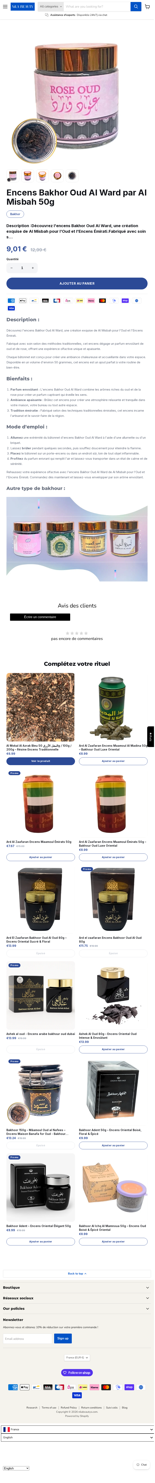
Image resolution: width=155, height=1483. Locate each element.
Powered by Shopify (77, 1416)
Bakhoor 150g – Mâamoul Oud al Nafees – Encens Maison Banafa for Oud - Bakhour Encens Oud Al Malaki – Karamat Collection (37, 1132)
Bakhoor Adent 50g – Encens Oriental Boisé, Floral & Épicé (110, 1131)
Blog (125, 1407)
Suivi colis (112, 1407)
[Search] (136, 6)
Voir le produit (40, 761)
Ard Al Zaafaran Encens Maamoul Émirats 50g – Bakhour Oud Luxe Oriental (112, 843)
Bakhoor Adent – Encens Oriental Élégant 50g (38, 1226)
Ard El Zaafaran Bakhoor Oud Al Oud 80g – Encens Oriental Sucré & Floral (36, 939)
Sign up (63, 1338)
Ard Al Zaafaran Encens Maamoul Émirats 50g (38, 841)
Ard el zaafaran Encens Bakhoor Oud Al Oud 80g (110, 939)
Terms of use (49, 1407)
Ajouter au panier (113, 761)
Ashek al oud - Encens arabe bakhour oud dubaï (40, 1034)
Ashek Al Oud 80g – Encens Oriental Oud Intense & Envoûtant (108, 1035)
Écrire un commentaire (40, 617)
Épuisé (40, 953)
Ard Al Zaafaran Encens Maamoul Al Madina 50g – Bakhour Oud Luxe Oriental (113, 747)
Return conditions (91, 1407)
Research (31, 1407)
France (75, 1357)
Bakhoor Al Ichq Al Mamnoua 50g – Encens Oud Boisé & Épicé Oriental (112, 1227)
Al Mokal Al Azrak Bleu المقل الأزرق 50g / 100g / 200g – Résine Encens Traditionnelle (38, 747)
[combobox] (78, 1430)
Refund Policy (69, 1407)
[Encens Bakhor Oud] (77, 539)
